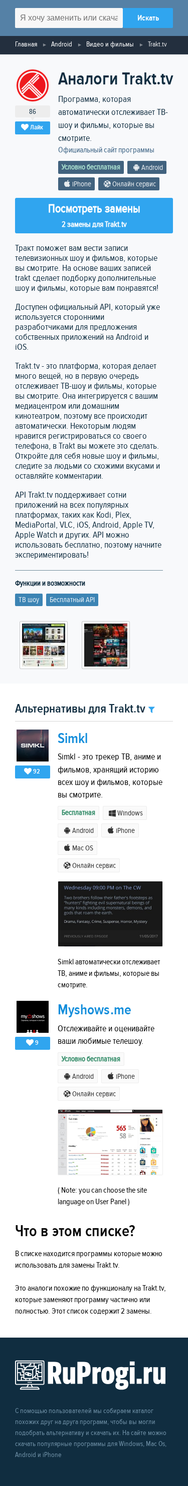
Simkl (73, 738)
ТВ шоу (29, 600)
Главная (26, 44)
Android (61, 44)
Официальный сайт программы (106, 150)
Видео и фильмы (110, 44)
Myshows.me (94, 1010)
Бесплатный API (72, 600)
